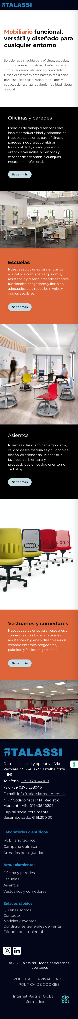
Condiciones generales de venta (32, 926)
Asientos (11, 885)
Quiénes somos (17, 910)
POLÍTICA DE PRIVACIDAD (37, 979)
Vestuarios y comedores (24, 891)
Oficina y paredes (19, 873)
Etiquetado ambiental (23, 932)
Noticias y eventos (19, 921)
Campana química (20, 846)
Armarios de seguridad (24, 853)
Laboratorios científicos (25, 832)
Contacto (11, 915)
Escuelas (11, 879)
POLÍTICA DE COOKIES (39, 984)
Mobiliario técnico (19, 840)
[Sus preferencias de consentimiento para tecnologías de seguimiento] (74, 764)
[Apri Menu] (72, 5)
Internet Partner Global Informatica (34, 999)
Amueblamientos (19, 865)
